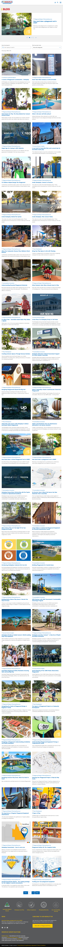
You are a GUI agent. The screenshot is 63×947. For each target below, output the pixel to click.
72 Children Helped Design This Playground (13, 182)
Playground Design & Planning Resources (43, 19)
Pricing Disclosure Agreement (30, 945)
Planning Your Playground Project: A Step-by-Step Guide (45, 778)
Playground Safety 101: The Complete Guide (44, 847)
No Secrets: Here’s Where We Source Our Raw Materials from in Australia (44, 493)
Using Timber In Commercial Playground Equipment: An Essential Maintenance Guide (46, 528)
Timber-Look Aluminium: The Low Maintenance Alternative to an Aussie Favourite (44, 424)
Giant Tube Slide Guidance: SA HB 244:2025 (44, 79)
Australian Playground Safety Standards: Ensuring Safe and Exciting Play (15, 671)
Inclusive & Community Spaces (9, 77)
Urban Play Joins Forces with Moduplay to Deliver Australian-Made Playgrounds (15, 424)
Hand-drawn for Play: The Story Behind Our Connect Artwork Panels (16, 114)
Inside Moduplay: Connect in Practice (42, 182)
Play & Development (7, 351)
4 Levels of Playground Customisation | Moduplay (15, 79)
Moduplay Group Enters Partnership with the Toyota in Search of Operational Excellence (16, 493)
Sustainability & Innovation (8, 283)
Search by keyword (6, 45)
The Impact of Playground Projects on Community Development (45, 707)
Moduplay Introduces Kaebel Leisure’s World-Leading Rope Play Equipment (16, 635)
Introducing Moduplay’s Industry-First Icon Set (14, 565)
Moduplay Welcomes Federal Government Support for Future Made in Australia (45, 354)
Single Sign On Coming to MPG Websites (13, 148)
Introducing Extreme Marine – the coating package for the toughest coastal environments (16, 882)
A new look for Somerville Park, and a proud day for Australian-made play (46, 149)
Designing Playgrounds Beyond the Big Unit (13, 389)
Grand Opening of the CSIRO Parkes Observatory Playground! (45, 671)
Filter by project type (36, 45)
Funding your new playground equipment (43, 881)
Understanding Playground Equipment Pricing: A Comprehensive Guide (45, 742)
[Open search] (57, 2)
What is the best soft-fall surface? (41, 114)
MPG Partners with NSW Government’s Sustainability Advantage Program (46, 600)
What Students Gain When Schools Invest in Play (45, 285)
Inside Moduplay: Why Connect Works (42, 216)
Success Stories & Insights (38, 146)
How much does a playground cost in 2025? (44, 459)
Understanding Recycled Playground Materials (14, 285)
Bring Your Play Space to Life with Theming (43, 251)
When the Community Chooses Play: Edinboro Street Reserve (16, 251)
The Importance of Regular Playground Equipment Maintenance (15, 813)
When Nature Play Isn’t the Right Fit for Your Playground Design (14, 528)
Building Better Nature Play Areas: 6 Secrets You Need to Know (15, 600)
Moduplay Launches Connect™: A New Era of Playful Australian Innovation (46, 635)
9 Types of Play (36, 813)
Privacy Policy (20, 945)
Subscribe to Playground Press (43, 925)
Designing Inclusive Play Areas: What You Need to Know (15, 778)
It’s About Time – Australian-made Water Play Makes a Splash (16, 320)
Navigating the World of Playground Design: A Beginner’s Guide (14, 707)
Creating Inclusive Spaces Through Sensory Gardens (16, 353)
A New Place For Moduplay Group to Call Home (45, 319)
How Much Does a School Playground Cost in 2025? (16, 459)
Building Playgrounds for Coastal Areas (43, 565)
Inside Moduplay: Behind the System (11, 216)
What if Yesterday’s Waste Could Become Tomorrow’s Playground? (46, 390)
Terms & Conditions (41, 945)
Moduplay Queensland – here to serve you (13, 847)
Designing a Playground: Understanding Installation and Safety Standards (16, 742)
